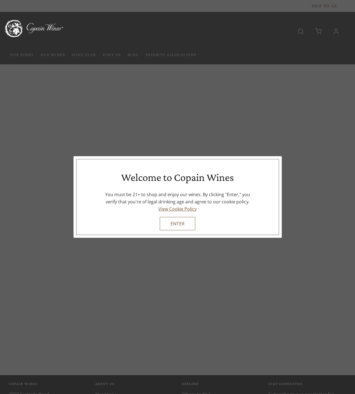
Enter (177, 224)
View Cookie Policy (177, 209)
